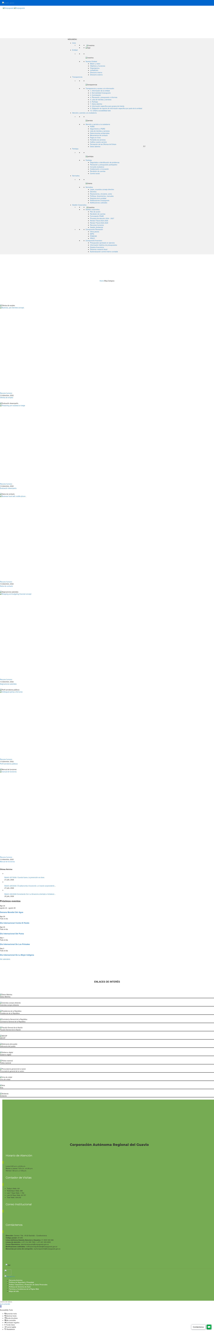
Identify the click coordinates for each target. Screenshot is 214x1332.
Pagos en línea (95, 137)
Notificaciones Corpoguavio (99, 200)
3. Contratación (95, 95)
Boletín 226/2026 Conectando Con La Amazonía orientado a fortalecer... (30, 894)
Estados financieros (97, 247)
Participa (75, 149)
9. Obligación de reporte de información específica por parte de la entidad (116, 108)
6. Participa (94, 102)
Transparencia (77, 77)
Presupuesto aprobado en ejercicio (102, 243)
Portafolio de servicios (98, 140)
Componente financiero (94, 240)
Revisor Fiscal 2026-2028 (99, 223)
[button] (72, 39)
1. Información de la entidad (100, 90)
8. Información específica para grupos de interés (107, 106)
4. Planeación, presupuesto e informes (103, 97)
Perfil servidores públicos (9, 764)
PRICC (92, 238)
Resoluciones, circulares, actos (101, 194)
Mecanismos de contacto (99, 135)
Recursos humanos (97, 225)
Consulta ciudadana (97, 167)
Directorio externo (96, 75)
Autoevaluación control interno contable (104, 251)
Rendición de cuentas (97, 171)
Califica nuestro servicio (98, 142)
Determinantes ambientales (99, 133)
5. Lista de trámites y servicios (100, 99)
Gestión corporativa (92, 209)
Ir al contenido (5, 1304)
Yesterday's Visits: (13, 1191)
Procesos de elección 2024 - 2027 (102, 218)
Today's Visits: (12, 1188)
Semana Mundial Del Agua (11, 912)
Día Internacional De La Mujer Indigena (17, 955)
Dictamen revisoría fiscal (98, 249)
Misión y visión (95, 64)
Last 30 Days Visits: (14, 1195)
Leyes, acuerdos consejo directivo (102, 189)
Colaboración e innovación (99, 169)
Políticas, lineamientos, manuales (102, 196)
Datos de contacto (6, 586)
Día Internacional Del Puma (12, 933)
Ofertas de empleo (6, 397)
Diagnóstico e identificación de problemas (104, 162)
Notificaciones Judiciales (98, 203)
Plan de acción (95, 212)
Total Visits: (11, 1197)
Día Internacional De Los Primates (15, 944)
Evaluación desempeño (8, 488)
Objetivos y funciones (97, 66)
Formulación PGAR (97, 216)
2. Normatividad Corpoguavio (100, 93)
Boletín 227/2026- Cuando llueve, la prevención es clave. (24, 877)
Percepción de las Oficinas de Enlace (103, 144)
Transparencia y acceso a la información (100, 88)
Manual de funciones (7, 861)
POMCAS (93, 236)
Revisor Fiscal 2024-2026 (99, 220)
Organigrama (94, 68)
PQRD (92, 126)
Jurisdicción (94, 70)
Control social (95, 173)
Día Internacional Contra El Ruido (14, 923)
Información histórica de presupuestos (103, 245)
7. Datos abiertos (96, 104)
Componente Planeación (94, 229)
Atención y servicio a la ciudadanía (84, 113)
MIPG (92, 234)
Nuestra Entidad (91, 61)
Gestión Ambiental (96, 227)
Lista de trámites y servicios (100, 131)
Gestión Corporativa (79, 205)
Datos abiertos (95, 146)
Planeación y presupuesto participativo (103, 165)
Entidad (75, 50)
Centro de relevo (6, 1302)
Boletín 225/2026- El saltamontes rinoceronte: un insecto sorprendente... (30, 886)
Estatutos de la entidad (98, 198)
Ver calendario (5, 959)
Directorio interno (96, 72)
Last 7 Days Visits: (13, 1193)
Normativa (75, 176)
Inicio (74, 43)
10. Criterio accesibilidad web (100, 110)
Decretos (93, 191)
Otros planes (94, 231)
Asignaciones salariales (8, 684)
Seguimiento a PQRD (97, 129)
